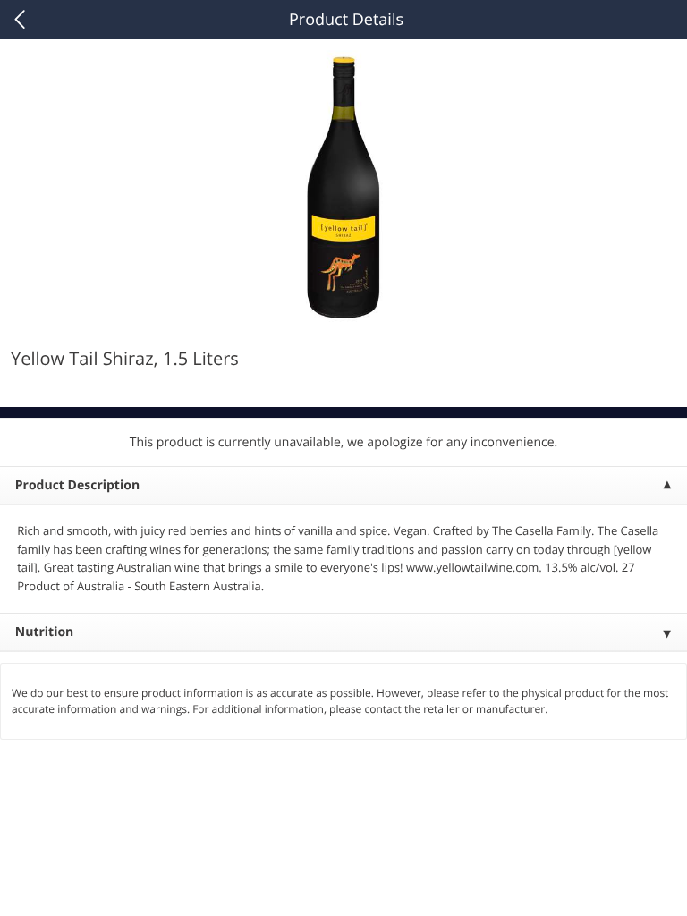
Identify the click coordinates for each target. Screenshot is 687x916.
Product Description (77, 485)
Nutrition (44, 631)
